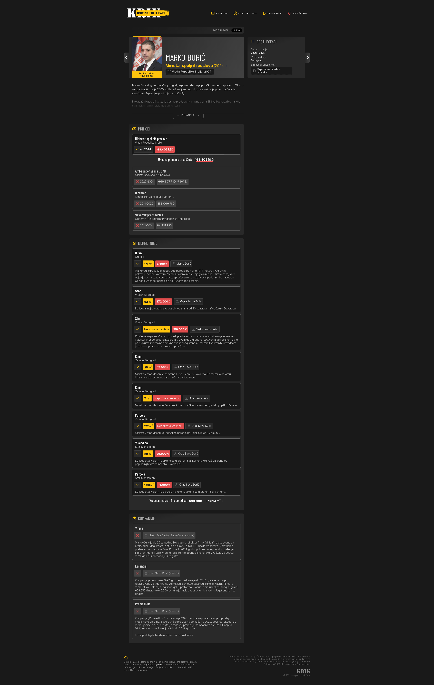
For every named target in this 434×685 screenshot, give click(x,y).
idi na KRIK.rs (275, 13)
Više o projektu (247, 13)
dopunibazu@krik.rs (154, 664)
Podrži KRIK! (300, 13)
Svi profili (222, 13)
